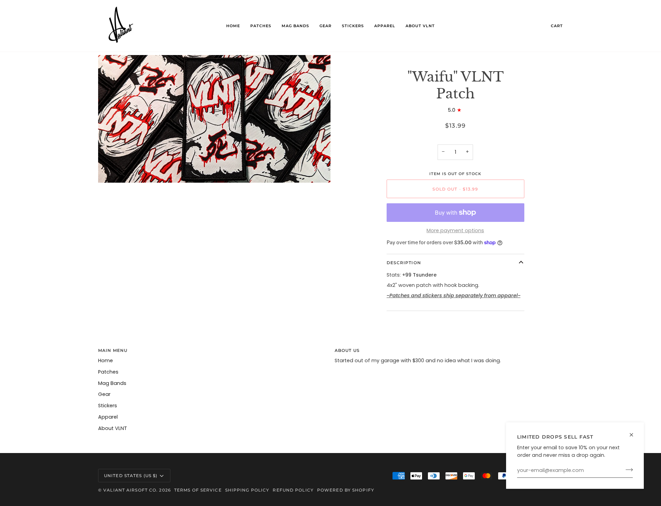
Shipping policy (247, 490)
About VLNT (112, 428)
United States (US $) (130, 475)
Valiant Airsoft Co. (130, 490)
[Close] (634, 434)
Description (404, 262)
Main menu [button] (112, 350)
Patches (108, 371)
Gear (104, 394)
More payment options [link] (455, 230)
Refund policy (293, 490)
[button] (260, 26)
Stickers (107, 405)
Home (105, 360)
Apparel (108, 416)
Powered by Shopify (345, 490)
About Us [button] (347, 350)
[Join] (627, 469)
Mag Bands (112, 383)
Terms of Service (198, 490)
